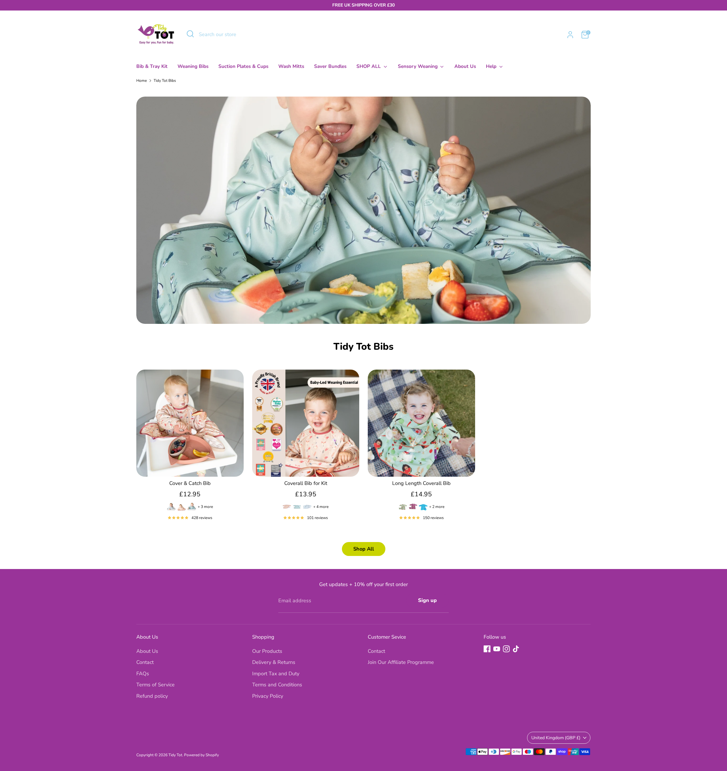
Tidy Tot (175, 755)
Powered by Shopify (201, 755)
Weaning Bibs (192, 66)
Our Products (267, 651)
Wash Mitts (291, 66)
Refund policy (152, 696)
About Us (465, 66)
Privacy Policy (267, 696)
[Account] (570, 34)
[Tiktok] (516, 648)
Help (492, 66)
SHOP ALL (369, 66)
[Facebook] (487, 648)
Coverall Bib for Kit (305, 483)
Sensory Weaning (418, 66)
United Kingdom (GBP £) (555, 738)
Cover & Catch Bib (190, 483)
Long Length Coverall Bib (421, 483)
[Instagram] (506, 648)
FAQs (142, 673)
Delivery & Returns (273, 662)
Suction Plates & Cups (243, 66)
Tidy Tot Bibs (165, 80)
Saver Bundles (330, 66)
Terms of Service (155, 684)
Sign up (427, 600)
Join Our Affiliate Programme (401, 662)
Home (141, 80)
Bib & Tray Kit (152, 66)
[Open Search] (190, 33)
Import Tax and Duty (275, 673)
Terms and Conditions (277, 684)
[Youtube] (496, 648)
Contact (145, 662)
